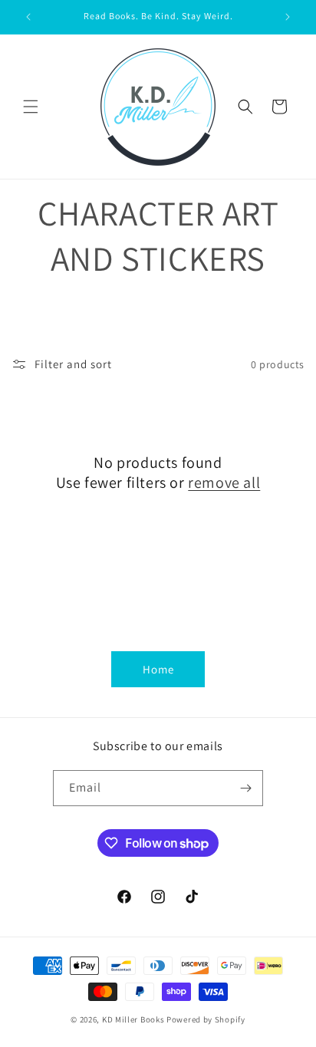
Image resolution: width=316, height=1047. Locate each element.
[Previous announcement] (28, 17)
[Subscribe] (245, 788)
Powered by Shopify (205, 1019)
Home (158, 669)
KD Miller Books (133, 1019)
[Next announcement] (287, 17)
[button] (31, 106)
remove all (224, 482)
